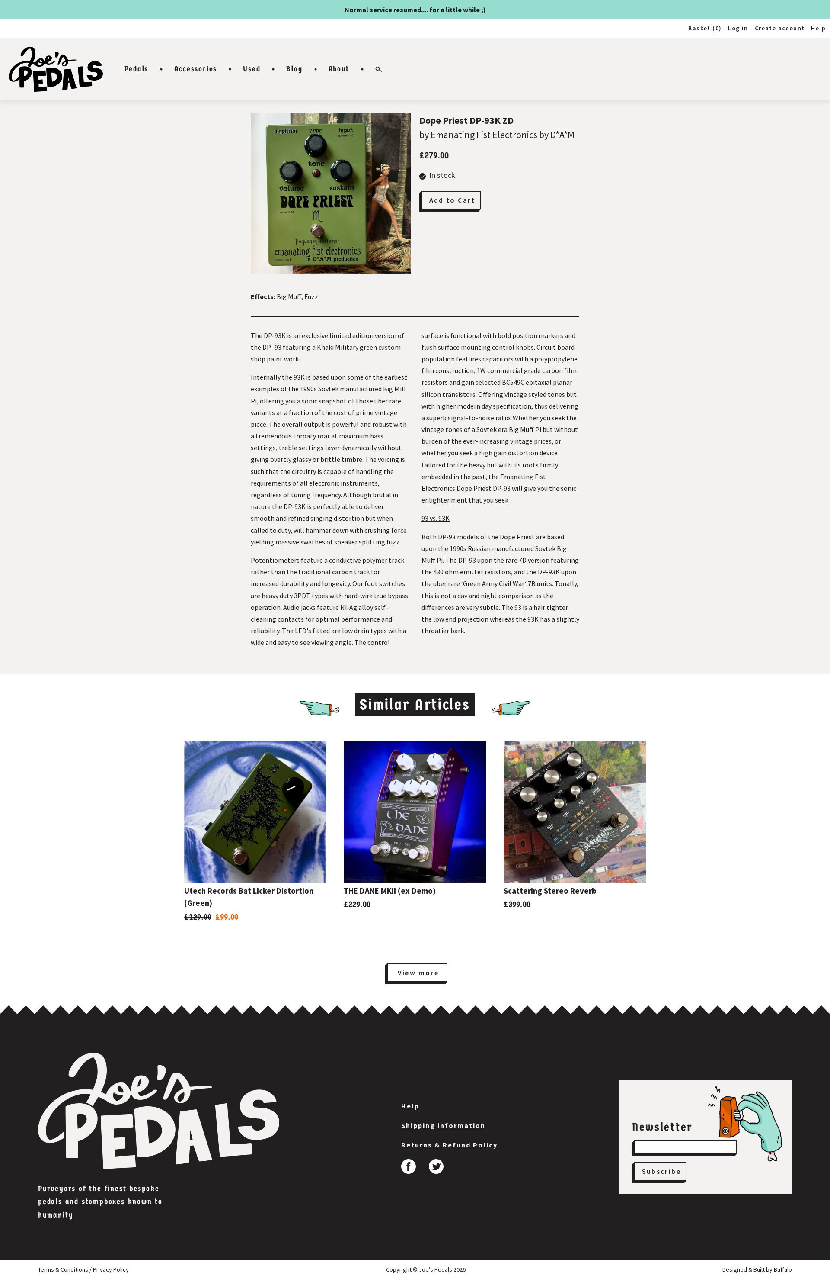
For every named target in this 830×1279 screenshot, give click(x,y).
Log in (738, 28)
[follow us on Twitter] (436, 1166)
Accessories (195, 69)
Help (818, 28)
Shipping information (443, 1125)
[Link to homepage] (56, 69)
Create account (780, 28)
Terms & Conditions (63, 1269)
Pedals (136, 69)
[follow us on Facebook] (408, 1166)
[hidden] (158, 1110)
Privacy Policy (111, 1269)
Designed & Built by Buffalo (757, 1269)
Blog (294, 69)
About (339, 69)
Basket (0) (704, 28)
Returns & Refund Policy (449, 1144)
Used (251, 69)
